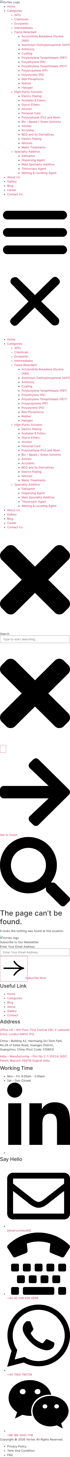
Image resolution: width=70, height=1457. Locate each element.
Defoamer (28, 156)
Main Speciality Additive (38, 164)
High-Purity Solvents (28, 92)
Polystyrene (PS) (33, 74)
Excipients (21, 23)
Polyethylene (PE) (34, 62)
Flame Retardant (25, 32)
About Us (13, 177)
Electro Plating (31, 96)
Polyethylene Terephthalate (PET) (44, 66)
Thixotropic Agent (34, 168)
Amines (26, 126)
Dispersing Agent (33, 160)
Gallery (12, 181)
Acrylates (28, 130)
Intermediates (23, 28)
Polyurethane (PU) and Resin (41, 117)
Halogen (27, 87)
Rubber (26, 83)
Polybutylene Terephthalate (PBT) (44, 57)
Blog (10, 185)
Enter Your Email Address (17, 946)
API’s (17, 15)
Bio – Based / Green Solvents (41, 121)
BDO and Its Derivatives (38, 134)
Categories (14, 10)
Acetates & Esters (34, 100)
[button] (35, 266)
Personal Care (31, 113)
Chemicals (21, 19)
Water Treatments (34, 147)
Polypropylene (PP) (35, 70)
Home (11, 6)
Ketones (27, 143)
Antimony (28, 49)
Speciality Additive (27, 151)
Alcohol (27, 109)
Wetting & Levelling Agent (39, 173)
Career (11, 190)
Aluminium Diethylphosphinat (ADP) (46, 45)
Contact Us (15, 194)
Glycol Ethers (31, 104)
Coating (27, 53)
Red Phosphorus (33, 79)
